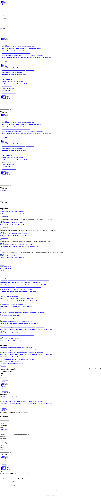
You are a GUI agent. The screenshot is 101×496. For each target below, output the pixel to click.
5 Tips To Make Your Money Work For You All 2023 (12, 318)
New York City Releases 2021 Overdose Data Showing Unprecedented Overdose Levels (22, 312)
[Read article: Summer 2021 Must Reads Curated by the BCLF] (50, 255)
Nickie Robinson (4, 216)
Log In (2, 440)
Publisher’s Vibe (5, 96)
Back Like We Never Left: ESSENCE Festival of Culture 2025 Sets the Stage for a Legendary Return (26, 57)
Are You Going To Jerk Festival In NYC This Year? (14, 83)
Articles (3, 381)
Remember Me (4, 425)
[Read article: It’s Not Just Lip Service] (50, 266)
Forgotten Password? (4, 429)
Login (4, 18)
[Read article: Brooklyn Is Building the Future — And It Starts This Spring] (50, 211)
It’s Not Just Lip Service (6, 268)
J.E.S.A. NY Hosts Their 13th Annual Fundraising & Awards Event (18, 70)
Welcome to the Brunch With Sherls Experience (14, 74)
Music (6, 44)
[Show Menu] (0, 189)
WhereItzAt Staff (4, 259)
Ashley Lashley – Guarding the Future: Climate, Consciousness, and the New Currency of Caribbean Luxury (26, 329)
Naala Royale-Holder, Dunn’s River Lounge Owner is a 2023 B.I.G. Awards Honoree (20, 282)
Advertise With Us (6, 98)
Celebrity (4, 64)
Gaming (6, 41)
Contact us (4, 3)
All (5, 40)
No (53, 495)
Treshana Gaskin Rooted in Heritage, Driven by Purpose (14, 225)
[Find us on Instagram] (2, 375)
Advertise (4, 2)
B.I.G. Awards (5, 97)
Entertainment (5, 39)
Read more (2, 221)
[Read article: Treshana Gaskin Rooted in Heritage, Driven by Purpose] (50, 222)
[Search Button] (0, 108)
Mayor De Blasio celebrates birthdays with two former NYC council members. (19, 291)
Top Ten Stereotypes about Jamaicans (10, 296)
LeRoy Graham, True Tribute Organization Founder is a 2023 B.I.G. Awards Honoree (20, 287)
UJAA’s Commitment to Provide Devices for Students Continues (16, 306)
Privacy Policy (5, 4)
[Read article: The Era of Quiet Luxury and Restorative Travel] (50, 361)
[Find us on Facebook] (0, 16)
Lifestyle (4, 65)
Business (4, 95)
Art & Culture (4, 66)
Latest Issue (5, 38)
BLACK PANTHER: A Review (9, 93)
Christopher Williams (5, 270)
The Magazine (5, 380)
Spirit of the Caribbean (8, 88)
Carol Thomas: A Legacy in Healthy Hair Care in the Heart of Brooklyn (17, 235)
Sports (6, 45)
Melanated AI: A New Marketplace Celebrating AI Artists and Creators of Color (19, 300)
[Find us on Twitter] (1, 16)
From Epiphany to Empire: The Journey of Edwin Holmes (16, 53)
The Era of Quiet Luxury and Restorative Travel (11, 340)
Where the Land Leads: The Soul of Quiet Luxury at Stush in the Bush (17, 335)
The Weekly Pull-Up (7, 79)
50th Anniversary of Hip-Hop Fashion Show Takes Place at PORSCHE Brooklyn (19, 246)
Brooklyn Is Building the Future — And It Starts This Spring (14, 214)
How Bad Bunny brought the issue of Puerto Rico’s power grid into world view (19, 323)
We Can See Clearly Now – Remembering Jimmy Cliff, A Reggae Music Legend (21, 48)
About (3, 1)
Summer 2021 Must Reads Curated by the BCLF (12, 257)
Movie (6, 42)
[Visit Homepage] (3, 28)
